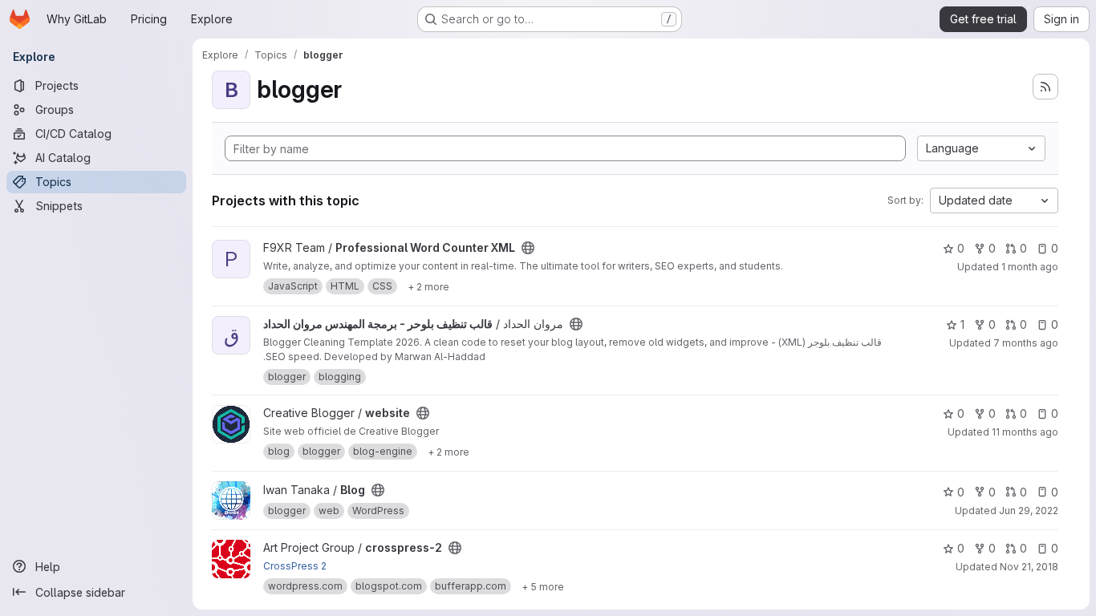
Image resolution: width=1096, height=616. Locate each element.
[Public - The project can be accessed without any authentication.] (528, 247)
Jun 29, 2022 (1028, 511)
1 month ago (1029, 267)
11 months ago (1025, 432)
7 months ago (1025, 343)
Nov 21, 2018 (1029, 567)
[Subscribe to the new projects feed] (1045, 86)
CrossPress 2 (295, 566)
